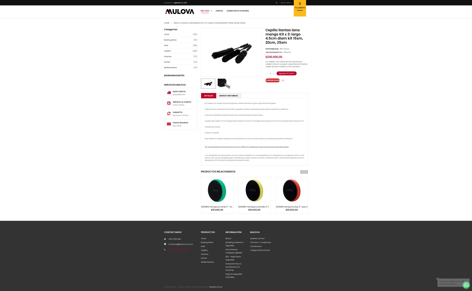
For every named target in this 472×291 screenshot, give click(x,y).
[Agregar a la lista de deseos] (283, 80)
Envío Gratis (179, 91)
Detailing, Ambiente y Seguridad (235, 244)
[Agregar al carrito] (217, 198)
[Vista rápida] (224, 198)
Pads (166, 45)
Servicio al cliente (182, 102)
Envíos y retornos (228, 96)
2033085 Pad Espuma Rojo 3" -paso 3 (292, 207)
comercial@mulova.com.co (181, 244)
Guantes (167, 56)
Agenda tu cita (180, 2)
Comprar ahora (273, 80)
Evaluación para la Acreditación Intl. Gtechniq (233, 267)
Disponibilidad (272, 49)
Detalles (208, 96)
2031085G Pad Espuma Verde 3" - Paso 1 (218, 207)
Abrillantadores (170, 67)
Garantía (177, 112)
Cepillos (167, 51)
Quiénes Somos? (257, 238)
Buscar (228, 238)
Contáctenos (256, 246)
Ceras (166, 34)
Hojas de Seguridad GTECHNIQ (234, 275)
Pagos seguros (180, 123)
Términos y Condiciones (260, 242)
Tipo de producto (274, 52)
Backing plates (170, 40)
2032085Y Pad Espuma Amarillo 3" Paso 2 (255, 207)
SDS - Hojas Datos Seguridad (233, 258)
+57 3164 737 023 (178, 249)
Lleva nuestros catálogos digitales (234, 251)
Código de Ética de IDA (260, 250)
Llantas (167, 62)
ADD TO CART (272, 286)
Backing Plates (207, 242)
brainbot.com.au (215, 287)
